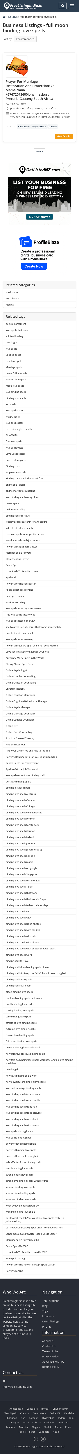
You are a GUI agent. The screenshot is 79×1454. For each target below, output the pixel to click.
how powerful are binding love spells (26, 1081)
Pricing (46, 1326)
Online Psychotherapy (18, 707)
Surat (32, 1431)
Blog (45, 1306)
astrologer (11, 342)
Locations (48, 1316)
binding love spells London (20, 855)
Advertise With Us (53, 1361)
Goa (23, 1418)
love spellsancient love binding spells (26, 775)
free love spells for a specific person (25, 534)
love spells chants (15, 410)
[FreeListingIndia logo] (23, 6)
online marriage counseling (20, 490)
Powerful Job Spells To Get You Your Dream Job (31, 757)
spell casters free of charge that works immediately (33, 627)
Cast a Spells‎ (12, 565)
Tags (45, 1311)
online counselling (15, 509)
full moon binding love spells (21, 1041)
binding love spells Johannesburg (24, 849)
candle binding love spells (19, 1004)
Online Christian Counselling (21, 682)
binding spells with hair (18, 985)
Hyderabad (48, 1418)
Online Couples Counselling (20, 676)
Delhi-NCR (55, 1413)
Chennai (24, 1413)
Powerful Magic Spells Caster (21, 546)
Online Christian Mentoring (20, 695)
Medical (53, 126)
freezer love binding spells (20, 1035)
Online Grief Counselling (19, 732)
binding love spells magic (19, 862)
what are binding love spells (21, 1199)
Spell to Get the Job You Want (22, 769)
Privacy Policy (50, 1356)
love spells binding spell (18, 1137)
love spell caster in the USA (20, 620)
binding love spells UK (18, 911)
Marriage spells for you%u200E (22, 1240)
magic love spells (15, 385)
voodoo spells (13, 354)
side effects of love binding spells (24, 1162)
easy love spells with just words (23, 540)
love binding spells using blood (22, 497)
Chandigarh (10, 1413)
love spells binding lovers (19, 1131)
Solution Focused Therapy (20, 738)
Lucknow (49, 1422)
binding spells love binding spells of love (27, 967)
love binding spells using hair (21, 1106)
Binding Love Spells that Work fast (24, 478)
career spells (12, 503)
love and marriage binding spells (23, 1088)
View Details (63, 136)
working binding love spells (20, 1211)
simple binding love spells (19, 1168)
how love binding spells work (21, 1075)
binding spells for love (18, 515)
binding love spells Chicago (20, 806)
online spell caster (15, 484)
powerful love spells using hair (22, 1156)
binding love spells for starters (22, 825)
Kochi (26, 1422)
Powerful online (14, 1270)
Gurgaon (33, 1418)
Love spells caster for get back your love (27, 651)
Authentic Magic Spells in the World (25, 658)
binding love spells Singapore (21, 874)
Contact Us (48, 1346)
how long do (12, 1069)
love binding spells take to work (23, 1094)
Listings (13, 16)
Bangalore (32, 1408)
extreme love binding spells (20, 1029)
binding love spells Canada (20, 800)
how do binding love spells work (23, 1047)
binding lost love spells (18, 787)
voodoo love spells (16, 379)
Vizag (56, 1431)
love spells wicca (14, 447)
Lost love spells (14, 361)
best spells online (15, 596)
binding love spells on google (21, 868)
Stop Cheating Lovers (17, 559)
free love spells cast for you (20, 614)
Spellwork (11, 577)
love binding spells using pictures (24, 1112)
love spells (11, 348)
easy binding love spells (18, 1016)
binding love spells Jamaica (20, 843)
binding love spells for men (20, 818)
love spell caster (14, 422)
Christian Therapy (15, 688)
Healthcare (24, 126)
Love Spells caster (15, 453)
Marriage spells (14, 367)
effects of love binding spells (21, 1022)
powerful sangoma (16, 460)
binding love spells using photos (23, 923)
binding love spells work (19, 954)
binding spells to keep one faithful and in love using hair (36, 973)
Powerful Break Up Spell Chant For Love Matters (32, 645)
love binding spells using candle (23, 1100)
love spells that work (17, 330)
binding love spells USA (18, 917)
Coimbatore (39, 1413)
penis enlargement (16, 323)
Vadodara (44, 1431)
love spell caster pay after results (23, 608)
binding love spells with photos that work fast (30, 948)
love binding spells (16, 391)
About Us (47, 1341)
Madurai (10, 1427)
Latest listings (50, 1321)
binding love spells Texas (19, 886)
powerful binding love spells (21, 1150)
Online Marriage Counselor (20, 713)
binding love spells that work (21, 893)
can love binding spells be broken (24, 998)
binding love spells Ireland (20, 837)
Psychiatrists (39, 126)
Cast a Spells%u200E (17, 1246)
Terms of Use (50, 1351)
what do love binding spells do (22, 1205)
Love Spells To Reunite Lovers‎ (22, 571)
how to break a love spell (19, 633)
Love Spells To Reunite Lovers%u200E (26, 1252)
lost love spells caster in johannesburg (26, 521)
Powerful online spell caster (21, 583)
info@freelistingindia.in (17, 1386)
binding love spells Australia (21, 794)
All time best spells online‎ (19, 589)
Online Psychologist (16, 670)
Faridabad (69, 1413)
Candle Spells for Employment (22, 763)
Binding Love (13, 466)
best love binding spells (18, 781)
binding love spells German (20, 831)
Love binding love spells (19, 429)
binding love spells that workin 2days (26, 899)
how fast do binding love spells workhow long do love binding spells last (39, 1061)
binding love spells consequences (24, 812)
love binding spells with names (22, 1125)
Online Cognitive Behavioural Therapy (26, 701)
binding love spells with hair (21, 936)
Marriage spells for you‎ (18, 552)
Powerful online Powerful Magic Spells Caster (30, 1264)
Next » (39, 151)
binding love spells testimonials (23, 880)
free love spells (14, 441)
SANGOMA (11, 435)
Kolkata (36, 1422)
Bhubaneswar (60, 1408)
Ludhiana (63, 1422)
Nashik (47, 1427)
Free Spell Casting (15, 1258)
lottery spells (13, 416)
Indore (61, 1418)
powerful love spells (16, 373)
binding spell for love (17, 961)
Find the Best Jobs (15, 744)
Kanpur (15, 1422)
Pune (68, 1427)
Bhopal (45, 1408)
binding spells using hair (19, 979)
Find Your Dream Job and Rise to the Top (28, 750)
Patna (58, 1427)
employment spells (16, 472)
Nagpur (36, 1427)
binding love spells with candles (23, 930)
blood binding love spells (19, 991)
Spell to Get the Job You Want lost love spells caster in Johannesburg (35, 1219)
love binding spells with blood (22, 1119)
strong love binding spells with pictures (27, 1180)
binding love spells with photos (23, 942)
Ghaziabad (11, 1418)
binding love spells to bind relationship (27, 905)
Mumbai (23, 1427)
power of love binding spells (21, 1143)
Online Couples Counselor (20, 719)
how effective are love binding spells (25, 1053)
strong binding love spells (19, 1174)
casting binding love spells (20, 1010)
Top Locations (50, 1301)
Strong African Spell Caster (20, 664)
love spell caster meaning (19, 639)
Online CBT (12, 726)
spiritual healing (14, 336)
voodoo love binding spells (20, 1193)
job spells (11, 404)
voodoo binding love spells (20, 1187)
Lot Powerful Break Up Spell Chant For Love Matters (34, 1227)
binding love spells (16, 398)
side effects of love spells (19, 528)
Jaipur (72, 1418)
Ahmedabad (16, 1408)
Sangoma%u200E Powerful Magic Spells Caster (31, 1233)
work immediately (15, 602)
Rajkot (22, 1431)
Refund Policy (50, 1366)
